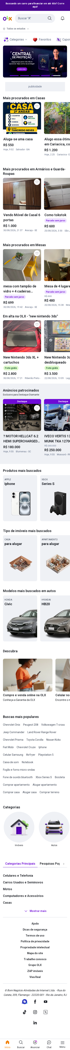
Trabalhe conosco (35, 959)
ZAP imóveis (35, 971)
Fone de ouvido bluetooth (18, 777)
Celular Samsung (13, 754)
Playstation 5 (46, 754)
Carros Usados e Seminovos (23, 882)
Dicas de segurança (35, 929)
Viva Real (35, 977)
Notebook (27, 762)
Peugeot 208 (30, 724)
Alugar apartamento (45, 784)
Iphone (43, 747)
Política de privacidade (35, 941)
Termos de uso (35, 935)
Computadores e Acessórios (23, 896)
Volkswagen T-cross (53, 724)
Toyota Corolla (34, 739)
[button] (35, 18)
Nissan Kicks (53, 739)
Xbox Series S (44, 777)
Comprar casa (11, 792)
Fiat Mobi (8, 747)
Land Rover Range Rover (41, 732)
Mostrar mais (38, 911)
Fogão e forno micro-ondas (19, 769)
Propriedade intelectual (35, 947)
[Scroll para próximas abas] (63, 864)
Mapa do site (35, 953)
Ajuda (35, 923)
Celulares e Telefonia (18, 875)
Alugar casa (30, 792)
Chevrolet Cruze (26, 747)
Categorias (17, 39)
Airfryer (30, 754)
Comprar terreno (49, 792)
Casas (7, 902)
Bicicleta (60, 777)
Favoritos (45, 39)
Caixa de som (11, 762)
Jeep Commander (13, 732)
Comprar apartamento (16, 784)
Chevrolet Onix (11, 724)
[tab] (20, 863)
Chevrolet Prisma (13, 739)
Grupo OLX (35, 965)
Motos (7, 889)
